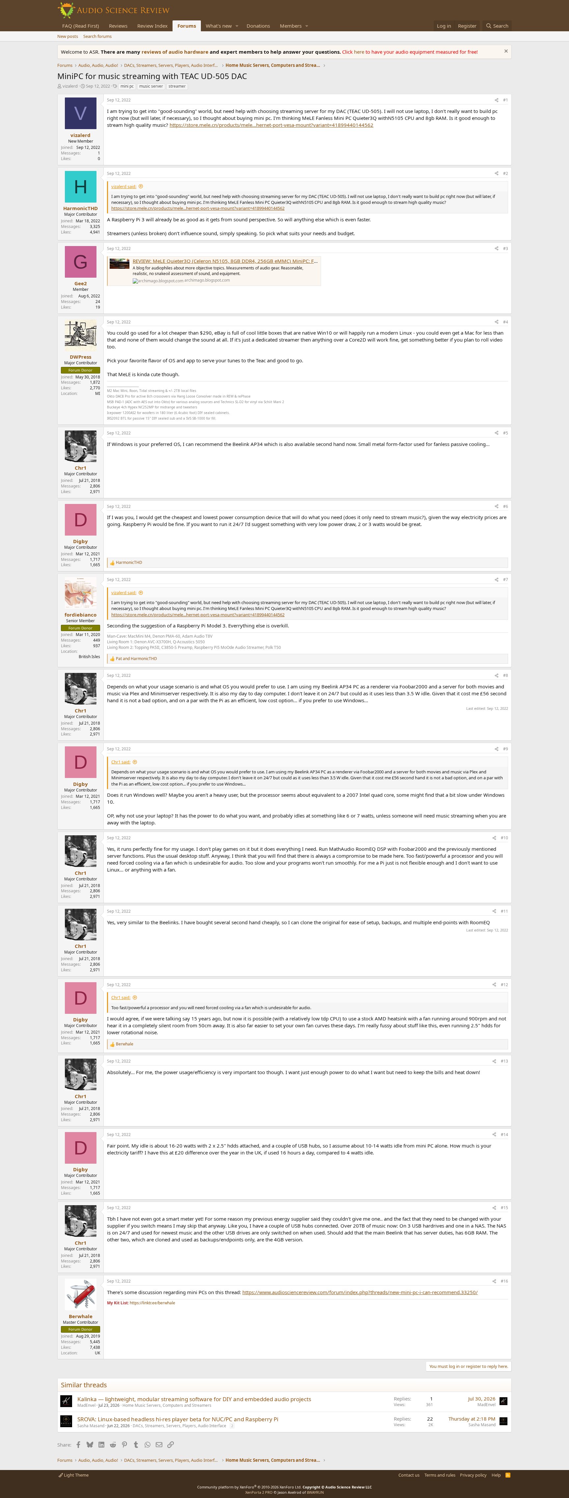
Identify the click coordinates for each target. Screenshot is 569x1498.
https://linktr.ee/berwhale (152, 1303)
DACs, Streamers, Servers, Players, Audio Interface (179, 1426)
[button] (237, 25)
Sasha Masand (90, 1426)
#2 (505, 173)
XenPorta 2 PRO (259, 1492)
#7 (505, 579)
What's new (219, 25)
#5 (505, 433)
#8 (505, 675)
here (360, 51)
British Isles (89, 656)
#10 (504, 838)
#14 (504, 1134)
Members (291, 25)
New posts (67, 36)
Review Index (152, 25)
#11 (504, 911)
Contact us (409, 1475)
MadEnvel (86, 1405)
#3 (505, 248)
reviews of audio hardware (176, 51)
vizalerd (70, 86)
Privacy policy (473, 1475)
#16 (504, 1281)
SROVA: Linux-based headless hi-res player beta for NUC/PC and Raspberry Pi (177, 1419)
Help (496, 1475)
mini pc (127, 86)
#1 (505, 100)
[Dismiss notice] (505, 51)
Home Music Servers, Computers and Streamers (166, 1405)
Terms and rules (439, 1475)
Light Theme (76, 1475)
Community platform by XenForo (249, 1486)
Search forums (97, 36)
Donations (258, 25)
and (136, 658)
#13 (504, 1061)
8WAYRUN (315, 1492)
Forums (186, 25)
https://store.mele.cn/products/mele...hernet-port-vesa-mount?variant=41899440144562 (271, 125)
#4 (505, 322)
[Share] (496, 100)
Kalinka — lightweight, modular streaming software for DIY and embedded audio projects (194, 1399)
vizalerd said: (123, 186)
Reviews (118, 25)
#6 (505, 506)
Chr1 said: (120, 762)
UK (97, 1353)
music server (151, 86)
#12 (504, 984)
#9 (505, 749)
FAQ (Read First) (80, 25)
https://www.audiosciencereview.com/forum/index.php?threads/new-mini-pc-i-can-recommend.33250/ (360, 1292)
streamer (177, 86)
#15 (504, 1207)
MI (97, 393)
